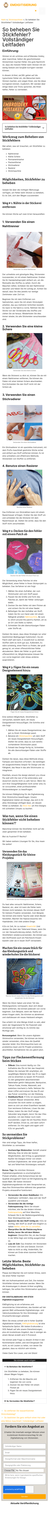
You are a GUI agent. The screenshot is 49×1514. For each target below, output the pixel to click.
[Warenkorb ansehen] (35, 11)
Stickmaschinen (16, 19)
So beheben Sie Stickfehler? (20, 1366)
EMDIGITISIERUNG (23, 5)
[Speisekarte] (42, 11)
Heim (3, 19)
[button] (43, 128)
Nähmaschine (31, 617)
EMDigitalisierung (30, 1323)
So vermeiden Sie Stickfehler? (21, 1401)
